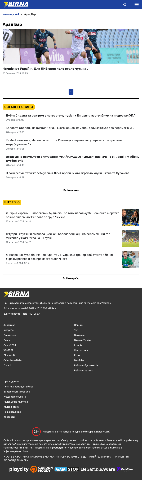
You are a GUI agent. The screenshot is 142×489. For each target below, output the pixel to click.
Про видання (11, 381)
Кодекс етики (11, 406)
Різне (77, 355)
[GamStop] (66, 469)
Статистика (81, 350)
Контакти (9, 416)
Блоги (6, 340)
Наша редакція (12, 411)
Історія (78, 345)
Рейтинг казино (83, 370)
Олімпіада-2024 (12, 360)
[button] (124, 5)
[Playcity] (19, 469)
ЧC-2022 (8, 350)
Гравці (7, 365)
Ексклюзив (9, 335)
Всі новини (71, 190)
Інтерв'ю (8, 330)
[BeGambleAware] (98, 469)
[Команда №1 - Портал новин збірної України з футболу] (14, 4)
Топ (76, 330)
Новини (78, 325)
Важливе (79, 335)
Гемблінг (79, 360)
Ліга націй (9, 355)
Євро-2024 (9, 345)
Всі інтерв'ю (71, 278)
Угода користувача (14, 396)
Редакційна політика (15, 401)
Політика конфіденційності (19, 386)
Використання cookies (16, 391)
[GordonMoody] (41, 469)
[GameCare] (125, 469)
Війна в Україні (82, 340)
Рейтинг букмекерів (86, 365)
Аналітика (9, 325)
